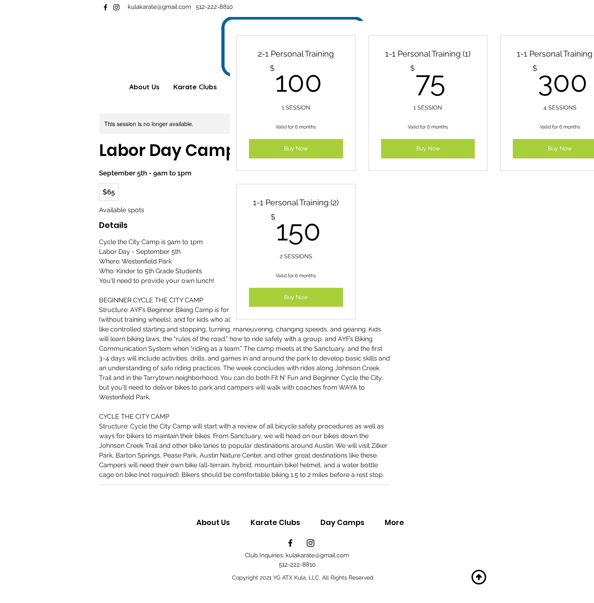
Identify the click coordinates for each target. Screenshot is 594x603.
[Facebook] (105, 7)
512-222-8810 (214, 7)
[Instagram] (116, 7)
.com (186, 7)
